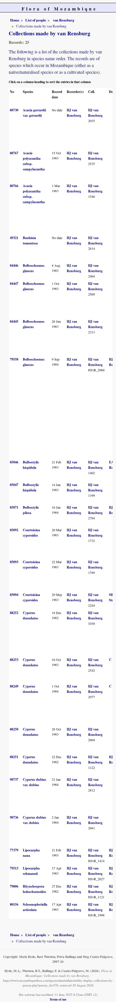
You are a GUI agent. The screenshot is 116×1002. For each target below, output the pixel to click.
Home (14, 20)
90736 (14, 817)
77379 (14, 850)
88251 (14, 756)
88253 (14, 659)
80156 (14, 904)
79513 (14, 868)
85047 (14, 484)
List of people (35, 20)
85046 (14, 462)
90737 (14, 779)
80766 (14, 185)
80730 (14, 110)
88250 (14, 729)
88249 (14, 686)
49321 (14, 237)
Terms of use (58, 999)
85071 (14, 507)
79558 (14, 359)
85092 (14, 530)
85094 (14, 594)
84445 (14, 321)
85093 (14, 561)
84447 (14, 283)
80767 (14, 153)
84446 (14, 265)
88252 (14, 612)
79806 (14, 886)
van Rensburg (63, 20)
